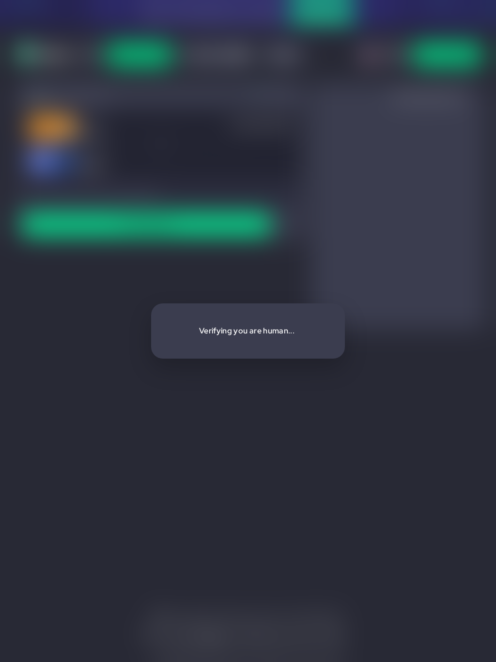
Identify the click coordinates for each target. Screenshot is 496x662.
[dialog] (248, 331)
